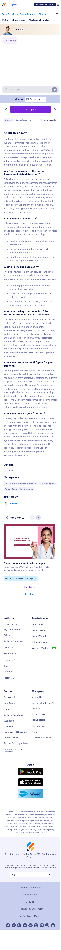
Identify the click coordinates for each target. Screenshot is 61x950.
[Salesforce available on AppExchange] (30, 793)
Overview (9, 120)
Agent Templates (10, 14)
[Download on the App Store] (30, 782)
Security (30, 901)
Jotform (13, 503)
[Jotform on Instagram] (47, 925)
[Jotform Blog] (30, 925)
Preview (29, 594)
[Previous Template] (6, 109)
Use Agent (30, 109)
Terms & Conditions (30, 887)
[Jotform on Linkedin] (19, 925)
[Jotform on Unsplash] (53, 925)
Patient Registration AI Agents (34, 14)
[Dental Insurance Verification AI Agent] (29, 541)
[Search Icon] (57, 14)
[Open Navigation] (58, 4)
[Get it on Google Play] (30, 771)
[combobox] (35, 99)
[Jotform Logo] (4, 4)
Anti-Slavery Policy (30, 915)
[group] (29, 564)
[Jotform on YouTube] (42, 925)
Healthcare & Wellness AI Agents (20, 483)
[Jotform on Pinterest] (36, 925)
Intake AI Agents (48, 483)
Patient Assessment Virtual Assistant (27, 20)
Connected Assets (23, 120)
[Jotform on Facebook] (8, 925)
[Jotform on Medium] (25, 925)
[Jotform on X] (14, 925)
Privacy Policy (30, 894)
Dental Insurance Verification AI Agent (25, 563)
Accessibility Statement (30, 908)
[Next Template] (54, 109)
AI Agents (12, 5)
